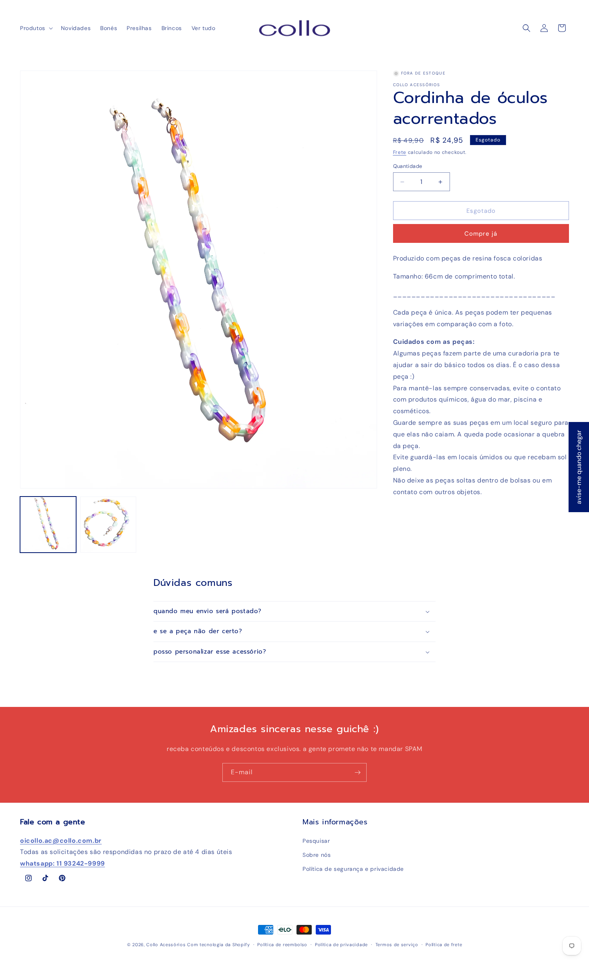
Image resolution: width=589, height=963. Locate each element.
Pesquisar (316, 840)
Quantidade (407, 166)
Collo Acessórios (166, 944)
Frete (400, 152)
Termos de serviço (396, 944)
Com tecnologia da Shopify (218, 944)
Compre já (480, 234)
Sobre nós (317, 854)
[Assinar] (357, 772)
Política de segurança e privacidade (353, 868)
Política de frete (444, 944)
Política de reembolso (282, 944)
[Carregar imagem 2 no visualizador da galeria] (108, 525)
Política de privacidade (341, 944)
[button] (35, 28)
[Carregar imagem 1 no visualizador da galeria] (48, 525)
